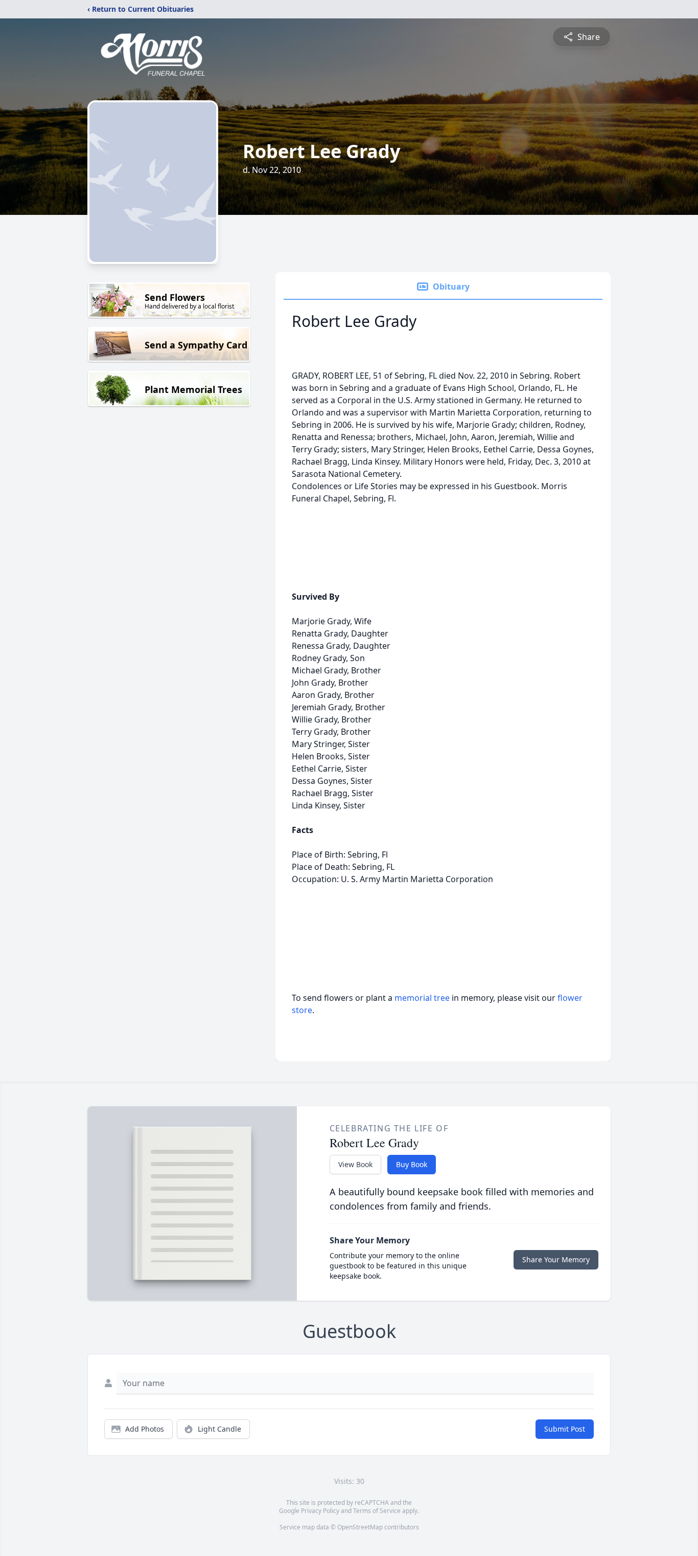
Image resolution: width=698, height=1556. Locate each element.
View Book (355, 1164)
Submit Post (564, 1429)
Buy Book (411, 1164)
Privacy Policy (320, 1510)
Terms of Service (377, 1510)
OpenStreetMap (360, 1527)
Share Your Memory (556, 1259)
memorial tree (422, 997)
